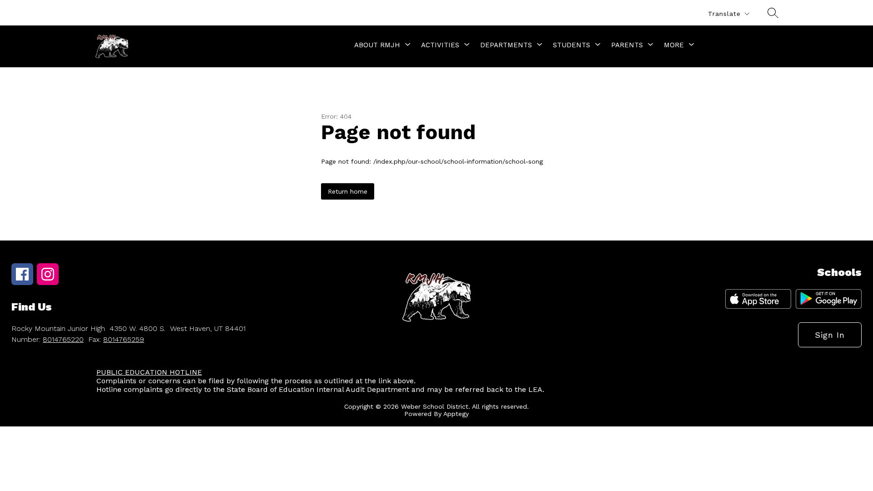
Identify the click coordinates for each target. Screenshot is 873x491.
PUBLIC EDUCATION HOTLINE (149, 372)
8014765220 (63, 339)
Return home (347, 191)
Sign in (830, 335)
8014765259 (123, 339)
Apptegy (456, 413)
